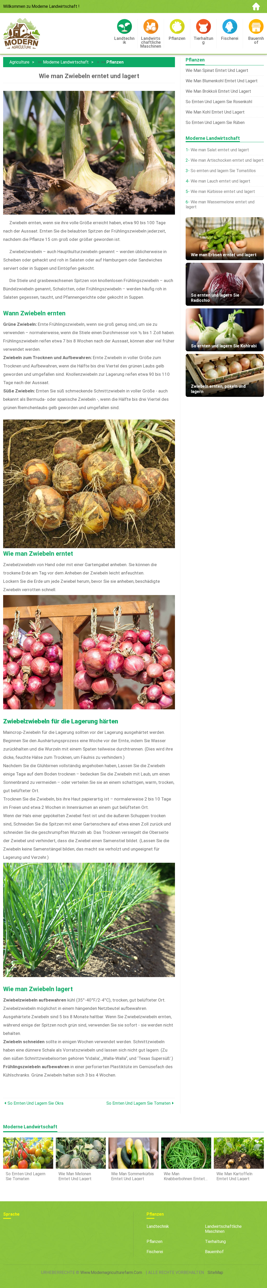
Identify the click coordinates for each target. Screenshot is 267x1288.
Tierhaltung (215, 1241)
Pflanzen (115, 62)
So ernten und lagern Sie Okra (35, 1103)
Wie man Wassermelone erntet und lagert (220, 204)
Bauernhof (214, 1251)
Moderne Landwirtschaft (66, 62)
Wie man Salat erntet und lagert (220, 149)
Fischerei (155, 1251)
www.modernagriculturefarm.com (111, 1272)
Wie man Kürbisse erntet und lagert (223, 191)
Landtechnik (158, 1226)
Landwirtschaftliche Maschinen (223, 1229)
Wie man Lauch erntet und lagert (220, 181)
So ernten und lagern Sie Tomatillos (223, 170)
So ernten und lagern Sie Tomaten (138, 1103)
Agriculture (19, 62)
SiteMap (215, 1272)
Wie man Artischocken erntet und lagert (227, 160)
